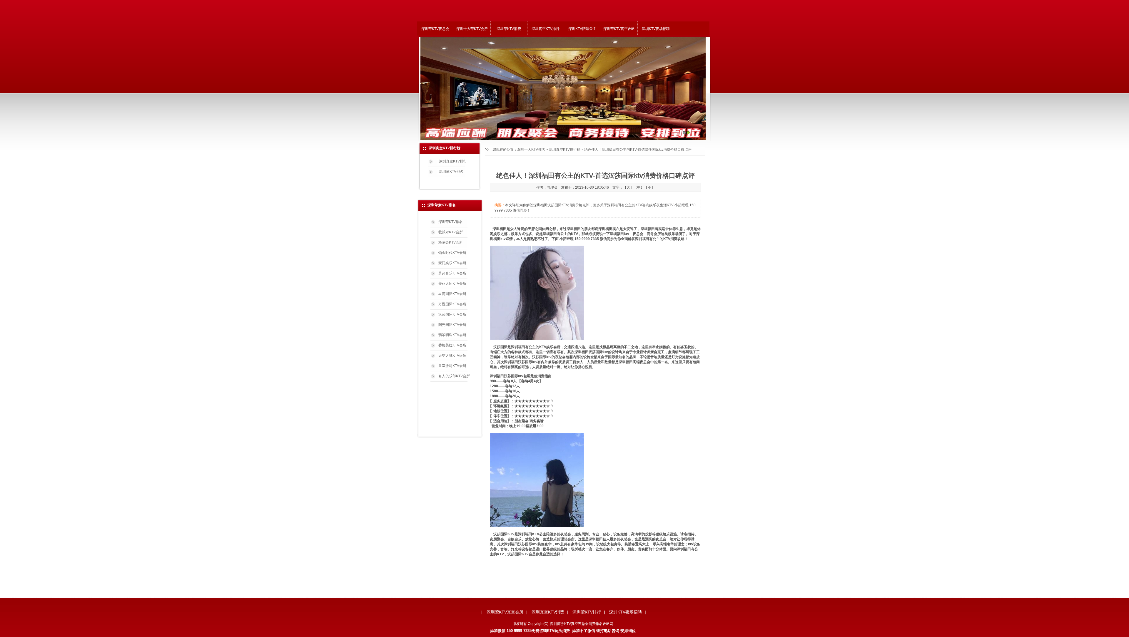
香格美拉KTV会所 (452, 345)
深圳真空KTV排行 (546, 29)
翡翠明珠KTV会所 (452, 335)
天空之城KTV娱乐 (452, 355)
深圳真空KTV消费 (548, 612)
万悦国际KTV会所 (452, 304)
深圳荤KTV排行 (586, 612)
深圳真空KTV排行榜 (564, 149)
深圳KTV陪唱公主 (582, 29)
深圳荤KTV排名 (451, 172)
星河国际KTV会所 (452, 294)
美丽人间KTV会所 (452, 283)
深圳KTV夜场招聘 (656, 29)
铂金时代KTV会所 (452, 253)
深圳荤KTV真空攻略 (619, 29)
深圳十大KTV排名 (531, 149)
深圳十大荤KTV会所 (472, 29)
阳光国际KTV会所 (452, 325)
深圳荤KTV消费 (509, 29)
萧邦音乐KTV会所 (452, 273)
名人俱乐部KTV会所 (454, 376)
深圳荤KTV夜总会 (435, 29)
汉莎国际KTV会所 (452, 314)
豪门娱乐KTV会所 (452, 263)
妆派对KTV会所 (450, 232)
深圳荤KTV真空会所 (505, 612)
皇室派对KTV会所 (452, 366)
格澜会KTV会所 (450, 242)
